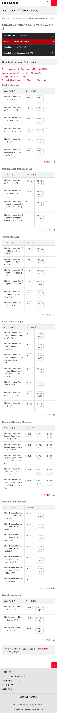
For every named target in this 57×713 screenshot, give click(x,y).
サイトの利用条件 (19, 705)
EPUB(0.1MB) (50, 457)
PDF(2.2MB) (39, 446)
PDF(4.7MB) (39, 120)
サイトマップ (7, 685)
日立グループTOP (28, 697)
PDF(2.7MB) (39, 526)
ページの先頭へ (46, 162)
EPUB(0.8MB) (50, 446)
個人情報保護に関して (34, 705)
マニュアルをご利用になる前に (14, 676)
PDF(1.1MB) (39, 370)
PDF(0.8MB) (39, 152)
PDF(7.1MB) (39, 203)
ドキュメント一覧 (20, 18)
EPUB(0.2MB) (50, 482)
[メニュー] (54, 3)
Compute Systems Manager (14, 76)
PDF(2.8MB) (39, 630)
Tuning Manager (9, 73)
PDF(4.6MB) (39, 193)
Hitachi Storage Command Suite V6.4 (19, 53)
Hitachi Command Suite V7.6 (15, 47)
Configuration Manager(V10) (33, 69)
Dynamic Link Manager (12, 80)
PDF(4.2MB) (39, 548)
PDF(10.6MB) (39, 141)
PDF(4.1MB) (40, 250)
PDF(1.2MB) (39, 109)
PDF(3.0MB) (40, 272)
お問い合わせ (7, 689)
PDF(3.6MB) (39, 335)
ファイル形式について (11, 681)
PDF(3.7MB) (39, 482)
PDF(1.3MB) (40, 294)
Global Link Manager (36, 80)
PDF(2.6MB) (39, 515)
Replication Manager (30, 73)
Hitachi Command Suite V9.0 (15, 36)
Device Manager (9, 69)
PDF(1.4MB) (39, 471)
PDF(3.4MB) (39, 99)
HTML (29, 98)
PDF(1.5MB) (39, 619)
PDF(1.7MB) (39, 435)
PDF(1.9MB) (39, 346)
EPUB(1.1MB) (50, 435)
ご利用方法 (6, 672)
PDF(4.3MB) (39, 357)
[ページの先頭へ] (54, 665)
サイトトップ (6, 18)
